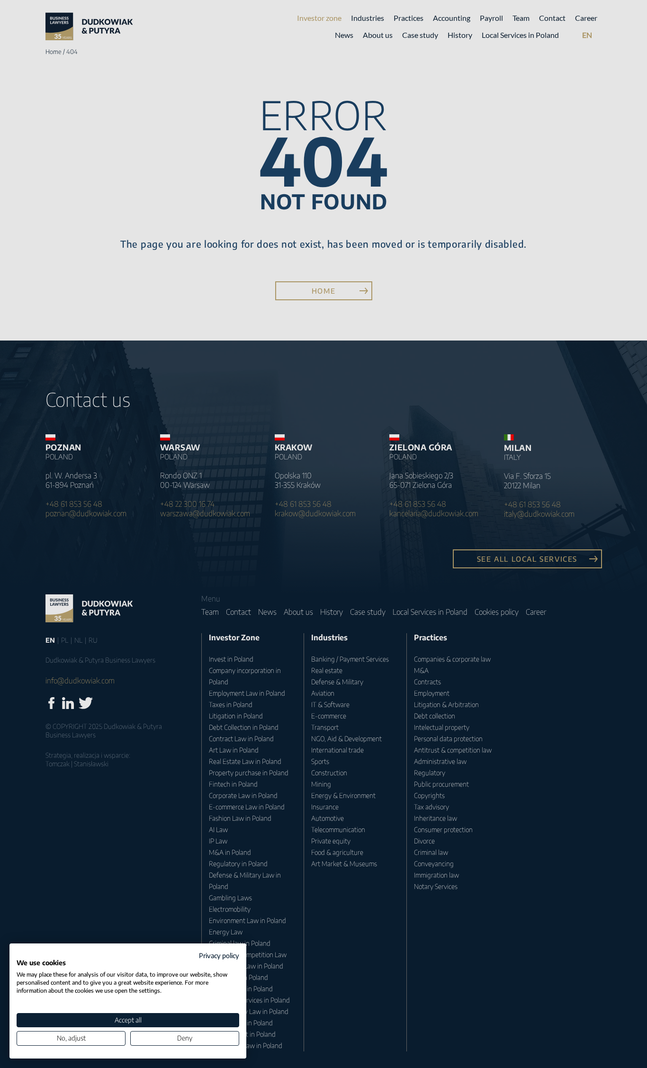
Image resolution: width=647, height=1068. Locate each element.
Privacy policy (219, 955)
